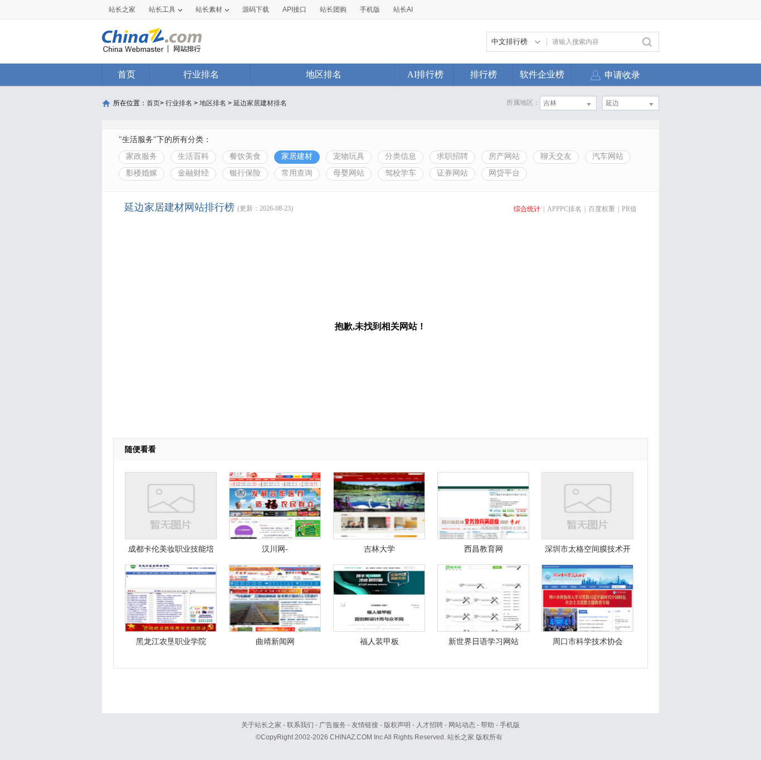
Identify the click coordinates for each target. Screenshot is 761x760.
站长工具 (162, 9)
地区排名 (324, 74)
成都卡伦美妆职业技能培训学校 (171, 552)
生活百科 (193, 156)
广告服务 (332, 725)
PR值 (629, 209)
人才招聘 (429, 725)
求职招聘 (452, 156)
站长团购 (333, 9)
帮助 (487, 725)
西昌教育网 (483, 549)
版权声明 (397, 725)
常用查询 (297, 173)
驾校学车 (400, 173)
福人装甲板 (379, 641)
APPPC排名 (564, 209)
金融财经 (193, 173)
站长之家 (122, 9)
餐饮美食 (245, 156)
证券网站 (452, 173)
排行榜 (483, 74)
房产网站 (504, 156)
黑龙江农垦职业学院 (171, 641)
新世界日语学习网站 (483, 641)
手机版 (510, 725)
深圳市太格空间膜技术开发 (588, 552)
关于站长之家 (261, 725)
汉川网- (275, 549)
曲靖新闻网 (275, 641)
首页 (126, 74)
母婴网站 (348, 173)
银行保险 (245, 173)
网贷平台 (504, 173)
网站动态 (461, 725)
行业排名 (201, 74)
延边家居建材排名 (260, 103)
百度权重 (601, 209)
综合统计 (527, 209)
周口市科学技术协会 (588, 641)
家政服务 (141, 156)
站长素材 (209, 9)
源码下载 (255, 9)
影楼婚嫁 (141, 173)
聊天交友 (556, 156)
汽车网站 (607, 156)
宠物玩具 (348, 156)
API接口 (294, 9)
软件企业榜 (542, 74)
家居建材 (297, 156)
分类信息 (400, 156)
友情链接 (365, 725)
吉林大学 (379, 549)
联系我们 (300, 725)
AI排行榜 (425, 74)
